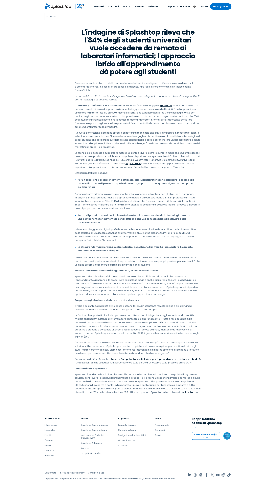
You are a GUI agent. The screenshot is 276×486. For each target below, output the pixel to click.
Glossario (49, 455)
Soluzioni (113, 6)
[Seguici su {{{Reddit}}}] (223, 475)
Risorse (139, 6)
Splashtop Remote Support (94, 430)
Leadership (50, 430)
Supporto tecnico (127, 425)
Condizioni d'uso (96, 472)
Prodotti (99, 6)
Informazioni (52, 418)
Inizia (158, 418)
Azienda (153, 6)
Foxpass (85, 448)
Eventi (48, 435)
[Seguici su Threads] (200, 475)
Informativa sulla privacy (72, 472)
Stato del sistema (127, 430)
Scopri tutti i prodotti (91, 453)
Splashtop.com (191, 392)
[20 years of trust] (80, 6)
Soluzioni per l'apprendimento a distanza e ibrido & (171, 359)
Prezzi (126, 6)
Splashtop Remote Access (94, 425)
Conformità (50, 472)
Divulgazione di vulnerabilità (132, 435)
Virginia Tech (133, 163)
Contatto (49, 450)
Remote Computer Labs (125, 359)
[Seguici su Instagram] (195, 475)
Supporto (173, 6)
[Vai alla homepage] (58, 6)
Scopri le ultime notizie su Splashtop (207, 421)
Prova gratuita (221, 6)
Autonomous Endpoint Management (92, 437)
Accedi (204, 6)
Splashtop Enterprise (91, 443)
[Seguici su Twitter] (212, 475)
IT (197, 6)
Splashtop (166, 105)
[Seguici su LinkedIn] (189, 475)
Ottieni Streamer (126, 440)
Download (185, 6)
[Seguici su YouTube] (217, 475)
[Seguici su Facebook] (206, 475)
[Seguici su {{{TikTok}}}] (228, 475)
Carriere (49, 440)
